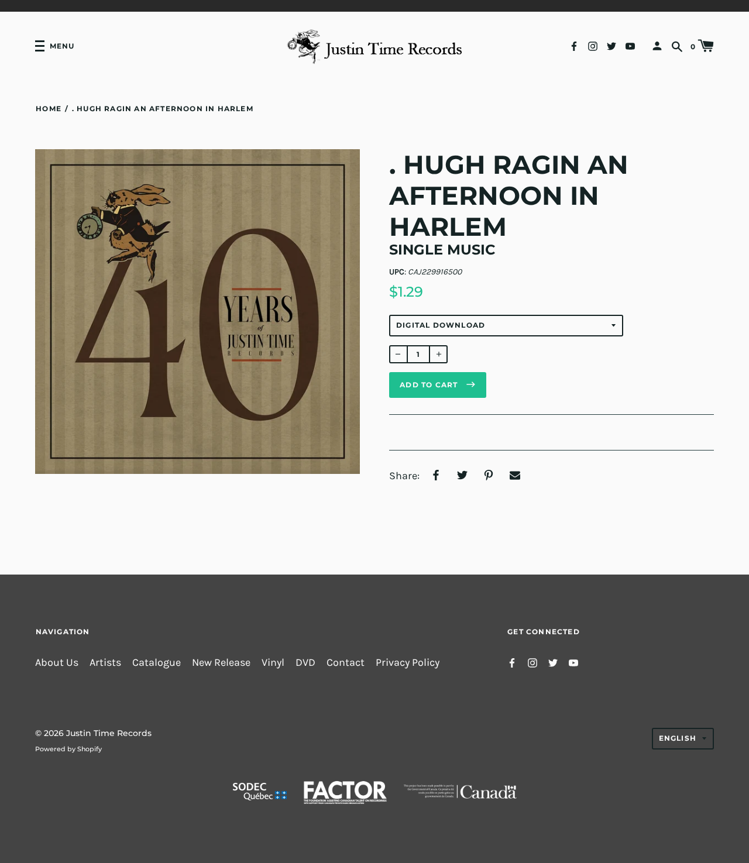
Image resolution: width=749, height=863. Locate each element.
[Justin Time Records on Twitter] (611, 45)
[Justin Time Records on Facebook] (574, 45)
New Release (221, 662)
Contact (346, 662)
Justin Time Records (109, 733)
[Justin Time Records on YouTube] (630, 45)
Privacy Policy (407, 662)
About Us (56, 662)
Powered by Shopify (68, 749)
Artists (105, 662)
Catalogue (156, 662)
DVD (305, 662)
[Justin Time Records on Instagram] (592, 45)
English (677, 738)
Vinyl (273, 662)
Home (48, 108)
